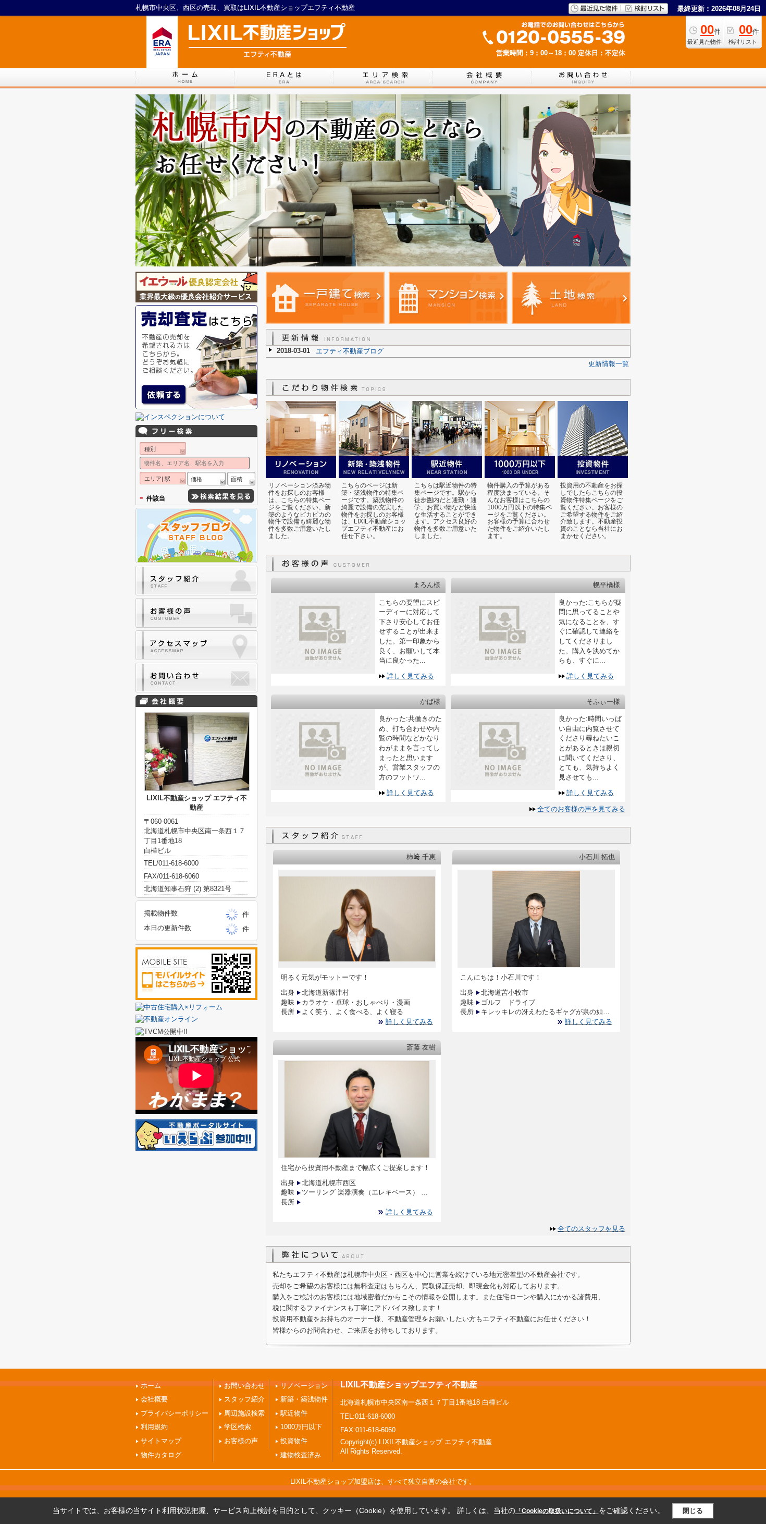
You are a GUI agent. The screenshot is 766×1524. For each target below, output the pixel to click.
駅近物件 (293, 1413)
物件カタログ (161, 1455)
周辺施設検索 (244, 1413)
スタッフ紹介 (244, 1399)
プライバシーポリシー (174, 1413)
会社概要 (154, 1399)
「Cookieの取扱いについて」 (557, 1511)
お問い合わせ (244, 1385)
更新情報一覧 (608, 364)
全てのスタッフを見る (591, 1229)
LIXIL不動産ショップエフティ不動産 (408, 1384)
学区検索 (237, 1427)
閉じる (693, 1510)
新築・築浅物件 (304, 1399)
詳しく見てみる (410, 676)
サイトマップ (161, 1441)
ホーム (151, 1385)
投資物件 (293, 1441)
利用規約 (154, 1427)
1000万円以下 (301, 1427)
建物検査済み (300, 1455)
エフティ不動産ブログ (350, 351)
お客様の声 (241, 1441)
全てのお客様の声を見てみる (581, 809)
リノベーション (304, 1385)
